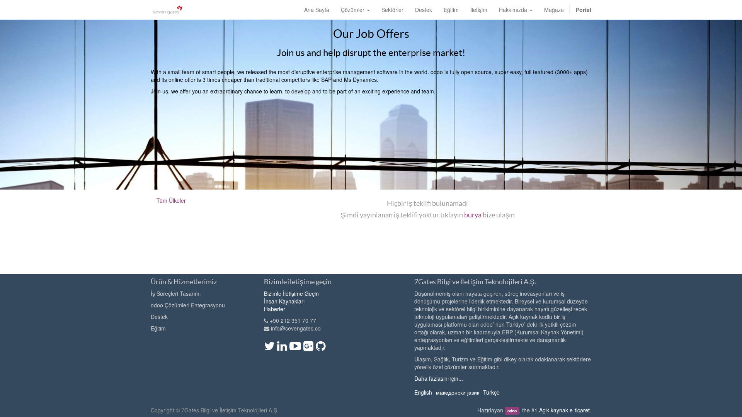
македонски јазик (457, 392)
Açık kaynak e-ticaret (564, 410)
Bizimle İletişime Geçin (291, 293)
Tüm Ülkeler (171, 200)
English (423, 392)
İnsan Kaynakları (284, 301)
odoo (512, 411)
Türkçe (491, 392)
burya (473, 215)
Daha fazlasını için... (438, 378)
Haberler (274, 309)
